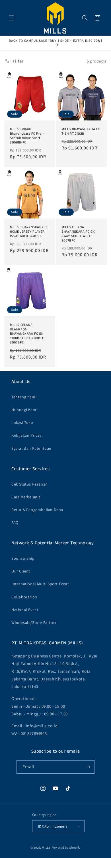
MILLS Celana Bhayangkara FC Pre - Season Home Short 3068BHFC (27, 136)
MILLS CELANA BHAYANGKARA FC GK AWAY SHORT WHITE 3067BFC (78, 234)
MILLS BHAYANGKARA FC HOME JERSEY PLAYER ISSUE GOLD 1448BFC (29, 231)
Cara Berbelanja (26, 496)
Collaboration (24, 596)
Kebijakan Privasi (26, 435)
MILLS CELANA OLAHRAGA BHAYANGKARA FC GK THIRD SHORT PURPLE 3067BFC (27, 334)
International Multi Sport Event (40, 583)
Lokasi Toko (22, 422)
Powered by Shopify (66, 847)
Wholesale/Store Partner (34, 622)
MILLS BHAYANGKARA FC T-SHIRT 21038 (80, 131)
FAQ (14, 522)
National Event (24, 609)
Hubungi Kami (24, 409)
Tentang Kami (23, 396)
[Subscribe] (88, 767)
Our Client (20, 571)
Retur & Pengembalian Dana (37, 509)
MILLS (46, 847)
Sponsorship (23, 558)
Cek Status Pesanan (29, 484)
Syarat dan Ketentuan (31, 448)
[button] (11, 18)
